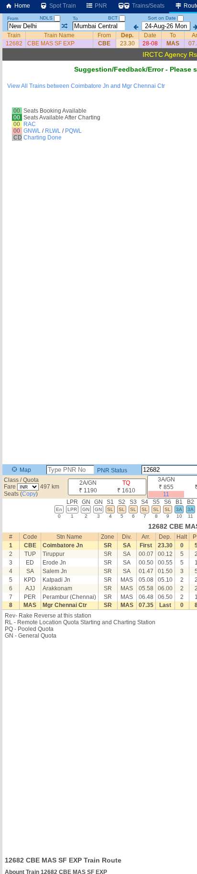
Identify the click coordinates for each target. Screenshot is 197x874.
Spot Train (62, 5)
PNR (100, 5)
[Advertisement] (98, 744)
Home (21, 5)
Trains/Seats (147, 5)
